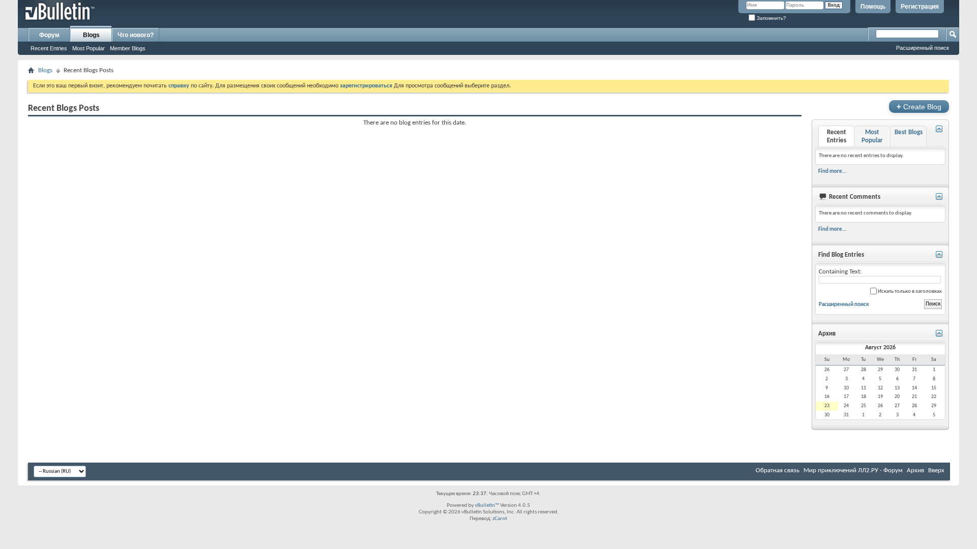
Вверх (936, 470)
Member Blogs (128, 48)
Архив (915, 470)
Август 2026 (880, 348)
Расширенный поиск (922, 48)
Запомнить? (770, 18)
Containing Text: (840, 271)
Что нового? (136, 35)
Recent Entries (49, 48)
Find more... (832, 171)
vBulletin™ (487, 505)
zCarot (500, 519)
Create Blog (919, 106)
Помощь (872, 6)
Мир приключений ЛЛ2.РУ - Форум (853, 470)
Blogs (91, 35)
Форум (49, 35)
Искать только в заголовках (909, 291)
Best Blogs (909, 132)
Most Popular (88, 48)
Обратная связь (777, 470)
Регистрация (920, 6)
